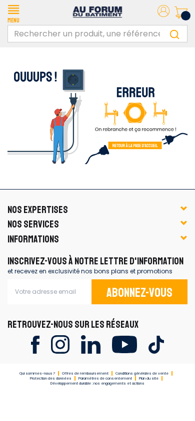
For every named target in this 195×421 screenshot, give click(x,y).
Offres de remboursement (85, 373)
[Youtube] (124, 344)
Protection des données (51, 378)
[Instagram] (60, 344)
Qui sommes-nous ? (37, 373)
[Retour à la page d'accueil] (98, 113)
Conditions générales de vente (142, 373)
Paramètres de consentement (105, 378)
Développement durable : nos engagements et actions (97, 383)
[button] (14, 12)
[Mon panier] (181, 12)
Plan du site (148, 378)
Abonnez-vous (139, 293)
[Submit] (174, 33)
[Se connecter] (164, 12)
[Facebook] (35, 344)
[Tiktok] (156, 344)
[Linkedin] (90, 344)
